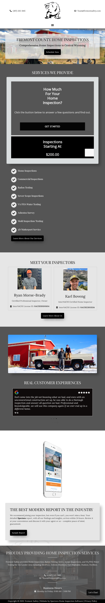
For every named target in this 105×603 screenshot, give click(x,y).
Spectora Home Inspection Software (66, 601)
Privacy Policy (91, 601)
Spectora (22, 518)
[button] (52, 25)
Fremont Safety (32, 601)
